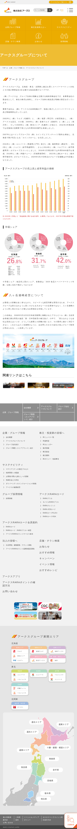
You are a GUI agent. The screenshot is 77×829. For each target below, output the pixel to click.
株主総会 (46, 452)
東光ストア (21, 656)
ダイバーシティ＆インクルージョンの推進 (21, 483)
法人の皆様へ (10, 540)
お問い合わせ (10, 591)
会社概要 (27, 408)
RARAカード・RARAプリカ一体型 (18, 530)
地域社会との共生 (12, 480)
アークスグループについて (15, 441)
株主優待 (46, 455)
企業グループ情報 (12, 27)
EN (62, 10)
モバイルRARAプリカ (51, 502)
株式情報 (46, 448)
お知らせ (38, 41)
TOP (4, 68)
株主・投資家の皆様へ (51, 433)
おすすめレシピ (48, 570)
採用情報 (64, 41)
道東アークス (59, 651)
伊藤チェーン (21, 688)
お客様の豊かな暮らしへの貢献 (17, 476)
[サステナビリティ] (38, 385)
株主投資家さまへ (38, 27)
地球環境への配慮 (12, 473)
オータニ (20, 707)
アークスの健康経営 (13, 487)
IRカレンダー (47, 444)
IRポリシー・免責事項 (51, 459)
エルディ (20, 660)
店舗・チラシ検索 (12, 41)
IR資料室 (46, 441)
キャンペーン (47, 558)
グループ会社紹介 (63, 407)
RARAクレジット (49, 505)
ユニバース (21, 674)
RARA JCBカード (49, 509)
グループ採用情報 (13, 494)
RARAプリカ (47, 498)
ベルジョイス (21, 679)
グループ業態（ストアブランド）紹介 (29, 416)
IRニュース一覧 (48, 437)
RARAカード (10, 527)
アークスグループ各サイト (59, 2)
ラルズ (19, 651)
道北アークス (40, 660)
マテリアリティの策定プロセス (17, 469)
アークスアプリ (12, 576)
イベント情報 (47, 564)
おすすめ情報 (47, 552)
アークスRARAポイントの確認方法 (19, 584)
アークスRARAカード (51, 494)
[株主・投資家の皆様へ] (14, 385)
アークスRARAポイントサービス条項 (19, 534)
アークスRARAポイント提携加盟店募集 (20, 549)
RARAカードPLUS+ (50, 513)
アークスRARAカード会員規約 (20, 522)
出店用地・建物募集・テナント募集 (19, 545)
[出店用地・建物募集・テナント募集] (63, 385)
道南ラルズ (40, 651)
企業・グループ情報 (16, 68)
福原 (56, 660)
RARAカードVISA (49, 516)
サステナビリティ (64, 27)
